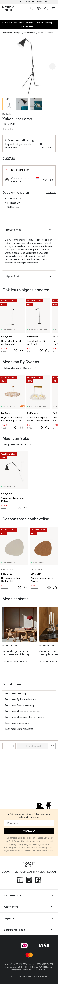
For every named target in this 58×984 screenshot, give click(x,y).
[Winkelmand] (46, 8)
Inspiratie (9, 918)
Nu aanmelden (46, 146)
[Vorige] (5, 66)
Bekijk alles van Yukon (15, 444)
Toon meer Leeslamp (16, 693)
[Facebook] (20, 879)
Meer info (48, 179)
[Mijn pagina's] (31, 8)
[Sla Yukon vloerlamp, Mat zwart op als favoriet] (52, 746)
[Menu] (53, 8)
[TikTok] (38, 879)
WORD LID (42, 2)
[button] (8, 129)
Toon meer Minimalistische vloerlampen (25, 717)
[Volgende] (52, 66)
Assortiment (11, 906)
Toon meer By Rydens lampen (20, 699)
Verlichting (7, 33)
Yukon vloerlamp (45, 33)
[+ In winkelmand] (21, 351)
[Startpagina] (8, 8)
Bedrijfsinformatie (14, 929)
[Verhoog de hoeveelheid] (13, 746)
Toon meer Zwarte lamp (17, 723)
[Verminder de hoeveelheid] (4, 746)
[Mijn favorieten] (39, 8)
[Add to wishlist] (15, 351)
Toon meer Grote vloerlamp (19, 729)
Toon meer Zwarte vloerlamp (20, 705)
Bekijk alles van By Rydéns (17, 368)
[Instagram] (29, 879)
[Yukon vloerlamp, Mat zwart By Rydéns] (29, 66)
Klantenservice (12, 895)
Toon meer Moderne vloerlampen (22, 711)
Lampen (18, 33)
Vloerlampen (30, 33)
